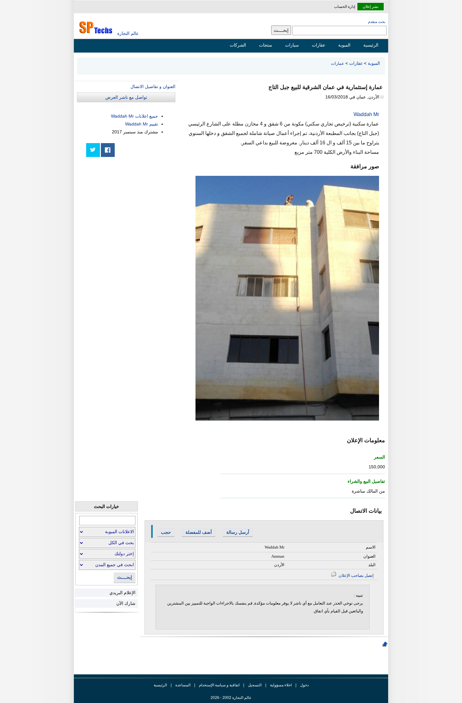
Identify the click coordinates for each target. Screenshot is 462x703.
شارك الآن (125, 603)
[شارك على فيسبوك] (108, 150)
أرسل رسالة (237, 532)
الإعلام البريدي (122, 592)
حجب (166, 532)
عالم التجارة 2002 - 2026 (231, 697)
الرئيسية (370, 44)
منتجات (265, 44)
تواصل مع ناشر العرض (126, 97)
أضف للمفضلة (198, 532)
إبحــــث (124, 577)
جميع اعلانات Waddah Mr (134, 116)
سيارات (292, 44)
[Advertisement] (128, 205)
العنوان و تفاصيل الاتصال (152, 86)
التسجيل (254, 685)
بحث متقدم (376, 22)
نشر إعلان (370, 6)
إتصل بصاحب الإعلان (356, 575)
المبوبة (344, 44)
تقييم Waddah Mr (141, 123)
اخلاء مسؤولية (281, 685)
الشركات (238, 44)
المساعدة (182, 685)
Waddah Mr (366, 114)
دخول (304, 685)
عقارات (318, 44)
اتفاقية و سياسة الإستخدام (218, 685)
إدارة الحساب (344, 6)
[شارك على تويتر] (93, 150)
